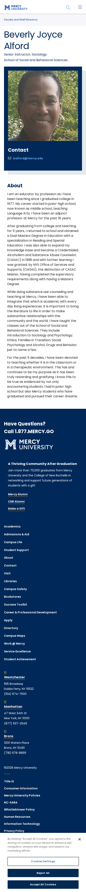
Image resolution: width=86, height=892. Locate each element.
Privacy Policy (14, 831)
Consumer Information (21, 788)
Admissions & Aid (16, 534)
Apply (8, 620)
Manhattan (13, 707)
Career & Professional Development (30, 612)
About (8, 558)
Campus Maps (14, 636)
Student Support (16, 550)
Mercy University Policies (22, 795)
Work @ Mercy (14, 644)
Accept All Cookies (43, 884)
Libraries (10, 581)
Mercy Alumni (18, 494)
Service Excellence (17, 651)
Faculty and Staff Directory (21, 20)
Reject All (43, 873)
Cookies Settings (43, 861)
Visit (7, 573)
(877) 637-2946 (15, 723)
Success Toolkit (15, 605)
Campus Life (13, 542)
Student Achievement (20, 659)
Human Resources (17, 817)
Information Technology (22, 824)
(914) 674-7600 (15, 694)
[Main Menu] (80, 7)
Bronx (8, 736)
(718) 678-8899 (15, 753)
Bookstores (12, 597)
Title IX (9, 781)
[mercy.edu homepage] (16, 8)
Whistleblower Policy (19, 810)
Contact (10, 565)
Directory (11, 628)
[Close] (79, 839)
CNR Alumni (16, 502)
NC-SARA (10, 802)
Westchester (14, 677)
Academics (12, 526)
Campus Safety (15, 589)
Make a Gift (16, 509)
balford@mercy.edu (28, 158)
